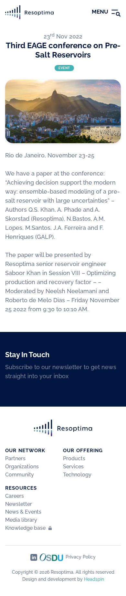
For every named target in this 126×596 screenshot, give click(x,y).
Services (73, 466)
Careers (14, 496)
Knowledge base (25, 528)
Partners (15, 458)
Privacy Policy (81, 556)
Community (19, 475)
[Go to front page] (29, 12)
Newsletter (18, 504)
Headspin (94, 579)
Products (74, 458)
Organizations (22, 466)
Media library (21, 520)
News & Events (23, 512)
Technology (77, 475)
